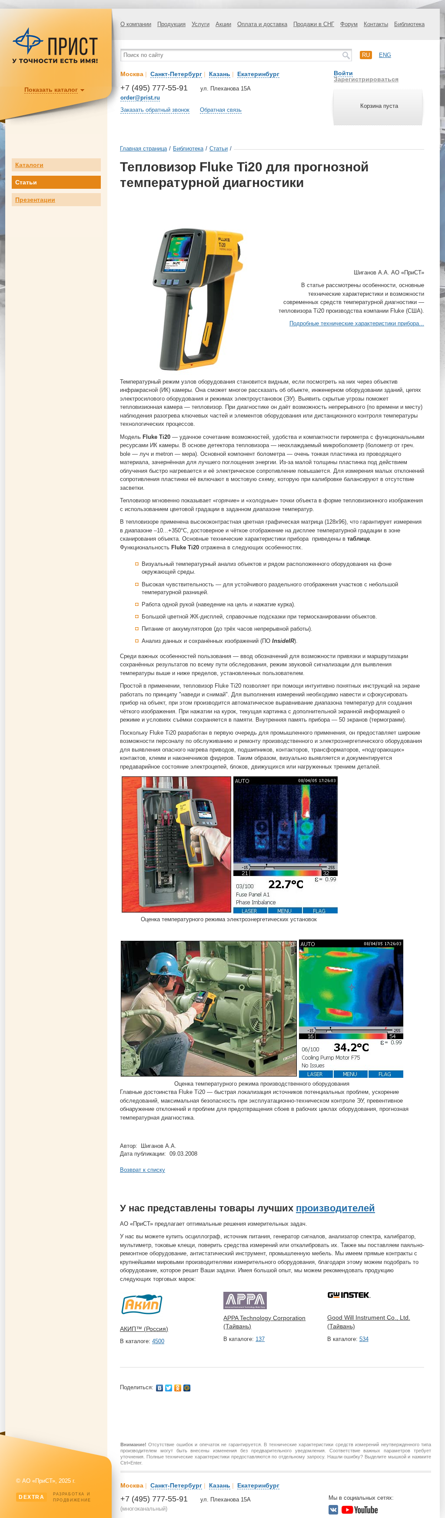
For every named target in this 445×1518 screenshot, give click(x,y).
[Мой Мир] (187, 1388)
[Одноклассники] (178, 1388)
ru (366, 55)
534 (364, 1339)
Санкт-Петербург (176, 73)
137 (260, 1339)
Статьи (26, 182)
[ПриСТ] (55, 62)
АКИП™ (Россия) (144, 1328)
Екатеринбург (258, 73)
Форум (349, 24)
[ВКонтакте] (159, 1388)
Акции (223, 24)
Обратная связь (221, 110)
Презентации (35, 199)
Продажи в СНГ (313, 24)
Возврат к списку (142, 1170)
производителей (335, 1208)
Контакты (376, 24)
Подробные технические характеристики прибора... (356, 323)
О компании (135, 24)
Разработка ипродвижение (55, 1497)
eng (385, 55)
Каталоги (29, 164)
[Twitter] (168, 1388)
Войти (343, 73)
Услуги (200, 24)
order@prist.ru (140, 97)
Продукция (171, 24)
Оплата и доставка (262, 24)
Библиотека (409, 24)
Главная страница (143, 148)
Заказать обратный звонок (154, 110)
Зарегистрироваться (366, 79)
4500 (158, 1341)
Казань (219, 73)
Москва (131, 73)
